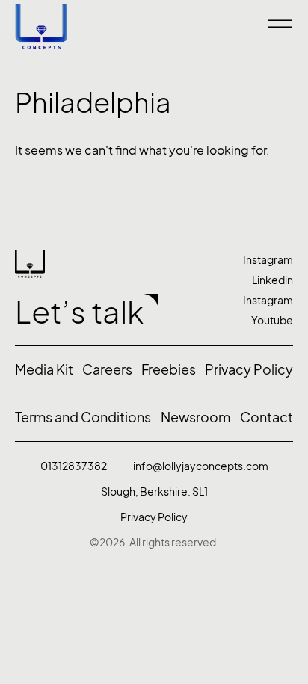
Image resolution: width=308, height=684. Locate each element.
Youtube (272, 320)
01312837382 (73, 466)
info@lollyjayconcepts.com (200, 466)
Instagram (268, 259)
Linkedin (272, 280)
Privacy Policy (154, 517)
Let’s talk (79, 312)
